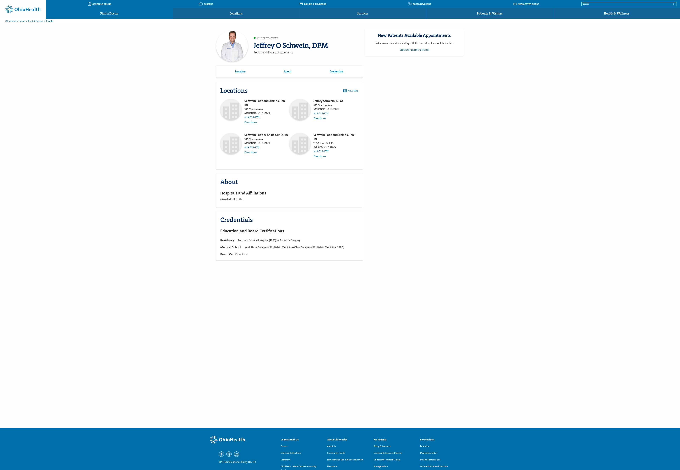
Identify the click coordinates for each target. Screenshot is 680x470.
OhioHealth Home (15, 21)
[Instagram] (236, 454)
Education (424, 446)
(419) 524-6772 (252, 117)
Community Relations (291, 453)
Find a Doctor (109, 13)
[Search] (673, 3)
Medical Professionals (430, 459)
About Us (331, 446)
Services (363, 13)
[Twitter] (229, 454)
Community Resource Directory (388, 453)
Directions (250, 122)
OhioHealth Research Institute (434, 466)
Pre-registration (381, 466)
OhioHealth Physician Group (387, 459)
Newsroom (332, 466)
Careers (284, 446)
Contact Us (286, 459)
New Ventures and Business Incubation (345, 459)
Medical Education (428, 453)
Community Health (336, 453)
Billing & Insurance (382, 446)
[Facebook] (221, 454)
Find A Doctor (35, 21)
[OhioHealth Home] (242, 439)
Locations (236, 13)
